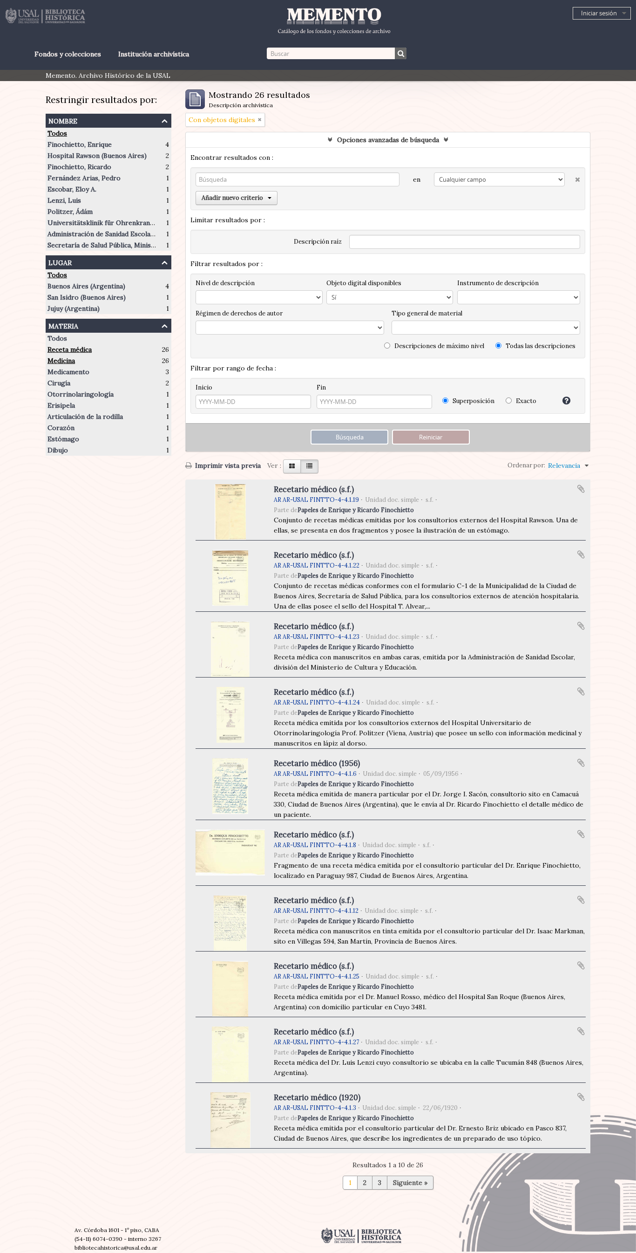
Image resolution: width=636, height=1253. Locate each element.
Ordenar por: (526, 465)
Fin (321, 387)
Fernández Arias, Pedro (84, 178)
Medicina (61, 360)
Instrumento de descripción (498, 283)
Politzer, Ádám (70, 211)
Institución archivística (153, 54)
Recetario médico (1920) (317, 1097)
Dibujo (57, 450)
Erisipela (61, 405)
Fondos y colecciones (67, 54)
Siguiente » (410, 1182)
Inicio (204, 387)
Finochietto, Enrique (79, 144)
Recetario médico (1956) (317, 763)
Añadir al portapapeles (581, 488)
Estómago (63, 439)
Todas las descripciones (539, 346)
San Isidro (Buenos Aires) (86, 297)
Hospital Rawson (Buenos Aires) (97, 155)
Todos (57, 133)
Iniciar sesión (599, 13)
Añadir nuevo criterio (232, 198)
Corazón (60, 428)
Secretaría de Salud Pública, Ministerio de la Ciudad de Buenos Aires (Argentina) (171, 245)
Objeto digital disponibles (363, 283)
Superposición (472, 401)
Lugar (60, 261)
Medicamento (68, 372)
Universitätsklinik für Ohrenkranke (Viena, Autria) (125, 223)
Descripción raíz (318, 242)
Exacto (525, 401)
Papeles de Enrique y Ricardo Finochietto (356, 510)
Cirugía (58, 383)
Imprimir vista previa (227, 465)
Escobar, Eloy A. (71, 189)
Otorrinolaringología (80, 394)
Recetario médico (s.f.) (314, 489)
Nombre (62, 120)
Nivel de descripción (225, 283)
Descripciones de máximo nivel (438, 346)
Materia (63, 325)
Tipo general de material (427, 313)
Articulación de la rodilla (85, 416)
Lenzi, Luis (64, 200)
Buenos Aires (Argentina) (86, 286)
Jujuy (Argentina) (73, 308)
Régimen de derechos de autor (239, 313)
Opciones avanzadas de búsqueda (388, 140)
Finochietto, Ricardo (79, 167)
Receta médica (69, 349)
